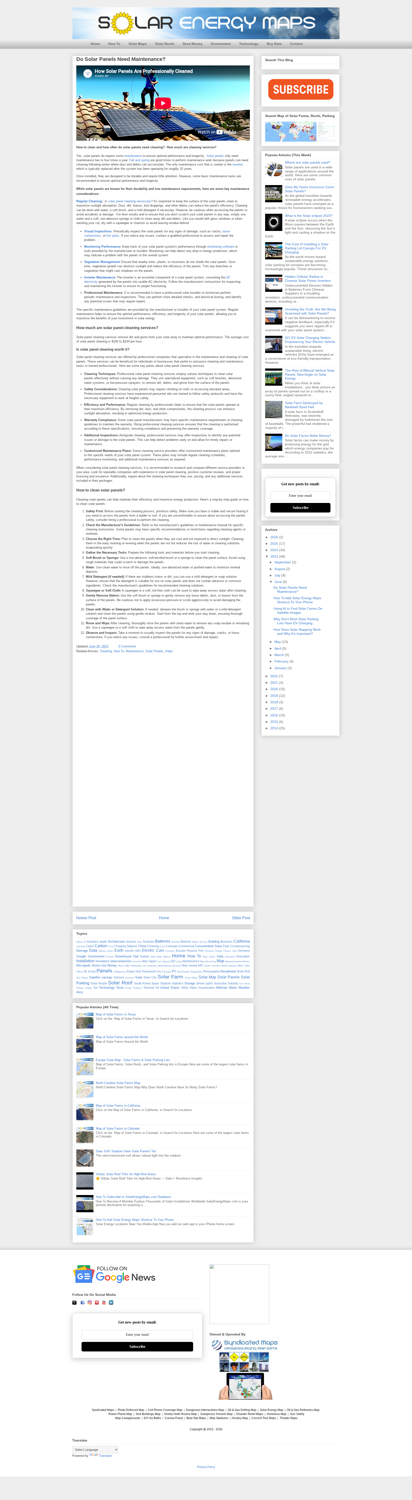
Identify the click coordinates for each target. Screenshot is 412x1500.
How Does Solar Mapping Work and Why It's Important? (297, 631)
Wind (79, 992)
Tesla (120, 987)
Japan (152, 961)
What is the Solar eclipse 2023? (309, 216)
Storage (189, 983)
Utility (184, 987)
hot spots (112, 235)
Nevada (176, 965)
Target (88, 988)
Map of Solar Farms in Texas (116, 1014)
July (277, 575)
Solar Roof (120, 982)
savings (107, 977)
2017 (274, 708)
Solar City (150, 977)
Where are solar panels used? (307, 162)
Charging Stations (125, 946)
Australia (148, 941)
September (283, 562)
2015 (274, 722)
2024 (274, 550)
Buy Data (274, 44)
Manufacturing (208, 961)
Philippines (120, 971)
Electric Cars (153, 950)
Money (112, 965)
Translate (105, 1455)
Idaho (212, 956)
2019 (274, 696)
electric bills (133, 950)
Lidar (179, 961)
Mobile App (99, 965)
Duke (110, 951)
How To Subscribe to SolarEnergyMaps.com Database (133, 1197)
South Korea (142, 983)
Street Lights (204, 983)
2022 (274, 676)
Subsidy (233, 983)
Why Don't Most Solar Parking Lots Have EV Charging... (296, 621)
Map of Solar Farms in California (118, 1105)
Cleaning (106, 651)
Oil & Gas (89, 971)
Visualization (206, 987)
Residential (228, 971)
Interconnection (120, 961)
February (281, 661)
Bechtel (175, 941)
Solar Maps (138, 44)
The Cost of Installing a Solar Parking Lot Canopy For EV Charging (307, 248)
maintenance (133, 156)
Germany (244, 950)
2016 (274, 715)
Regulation (197, 971)
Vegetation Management (101, 262)
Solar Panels (154, 651)
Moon (121, 965)
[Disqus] (163, 719)
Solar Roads (99, 983)
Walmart (221, 987)
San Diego (82, 977)
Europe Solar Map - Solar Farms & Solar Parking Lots (133, 1060)
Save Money (192, 44)
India (220, 956)
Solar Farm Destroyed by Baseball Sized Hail (304, 405)
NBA (127, 965)
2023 (274, 556)
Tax (95, 987)
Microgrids (83, 965)
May (278, 642)
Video (169, 651)
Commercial (186, 946)
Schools (118, 977)
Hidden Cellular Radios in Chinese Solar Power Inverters (308, 279)
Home (95, 44)
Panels (104, 970)
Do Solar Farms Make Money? (308, 436)
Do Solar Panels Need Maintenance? (290, 589)
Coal (162, 946)
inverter (237, 164)
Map (220, 961)
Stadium (165, 983)
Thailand (137, 988)
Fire (201, 950)
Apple (103, 941)
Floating (209, 951)
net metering (150, 965)
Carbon (101, 946)
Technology (248, 44)
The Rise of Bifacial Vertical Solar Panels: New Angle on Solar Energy (310, 374)
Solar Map (207, 977)
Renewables (211, 971)
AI (84, 941)
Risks (240, 971)
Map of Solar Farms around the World (122, 1037)
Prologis (166, 971)
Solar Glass (191, 977)
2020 (274, 689)
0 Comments (127, 646)
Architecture (116, 941)
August (280, 569)
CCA (110, 946)
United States (170, 987)
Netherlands (164, 965)
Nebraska (136, 965)
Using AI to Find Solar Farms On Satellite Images (297, 610)
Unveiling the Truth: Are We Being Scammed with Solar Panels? (310, 311)
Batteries (162, 941)
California (241, 941)
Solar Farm (170, 976)
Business (226, 941)
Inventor (137, 961)
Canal (90, 946)
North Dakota (228, 965)
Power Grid (134, 971)
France (227, 951)
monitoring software (220, 246)
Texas (128, 988)
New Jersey (189, 965)
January (281, 668)
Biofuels (186, 941)
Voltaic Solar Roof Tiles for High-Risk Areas (126, 1174)
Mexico (246, 961)
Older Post (241, 918)
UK (157, 987)
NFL (201, 965)
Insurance (102, 961)
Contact (296, 44)
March (279, 655)
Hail (136, 956)
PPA (158, 971)
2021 (274, 682)
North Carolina (213, 965)
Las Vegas (163, 961)
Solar (138, 977)
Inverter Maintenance (99, 277)
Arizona (131, 941)
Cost (226, 946)
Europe (180, 950)
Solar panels (215, 156)
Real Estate (183, 971)
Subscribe (220, 983)
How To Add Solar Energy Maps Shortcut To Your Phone (135, 1220)
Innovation (243, 956)
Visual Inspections (98, 231)
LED (172, 961)
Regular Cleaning (89, 201)
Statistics (177, 983)
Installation (85, 961)
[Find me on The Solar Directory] (239, 1323)
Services (129, 977)
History (166, 956)
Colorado (172, 946)
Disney (102, 951)
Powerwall (149, 971)
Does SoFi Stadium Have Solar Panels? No (126, 1151)
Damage (82, 950)
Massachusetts (233, 961)
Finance (192, 950)
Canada (80, 946)
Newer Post (86, 918)
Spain (155, 983)
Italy (145, 961)
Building (213, 941)
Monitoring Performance (102, 246)
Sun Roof (244, 983)
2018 (274, 702)
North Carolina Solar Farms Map (118, 1083)
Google (81, 956)
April (278, 648)
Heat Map (156, 956)
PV (174, 971)
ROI (247, 971)
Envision (170, 951)
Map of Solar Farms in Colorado (118, 1128)
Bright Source (199, 941)
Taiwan (80, 988)
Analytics (92, 941)
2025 (274, 543)
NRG (247, 965)
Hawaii (144, 956)
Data (93, 950)
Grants (109, 956)
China (142, 946)
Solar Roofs (164, 44)
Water (233, 987)
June (278, 582)
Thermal (148, 987)
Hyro (205, 956)
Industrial (230, 956)
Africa (79, 941)
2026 (274, 537)
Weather (244, 987)
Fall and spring (139, 160)
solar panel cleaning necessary (129, 201)
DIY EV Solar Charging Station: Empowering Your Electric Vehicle (310, 340)
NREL (240, 965)
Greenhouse (123, 956)
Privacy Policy (206, 1467)
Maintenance (135, 651)
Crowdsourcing (240, 946)
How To (114, 44)
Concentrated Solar (208, 946)
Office (79, 971)
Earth (119, 950)
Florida (218, 951)
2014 (274, 728)
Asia (139, 941)
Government (221, 44)
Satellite (94, 977)
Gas (234, 951)
